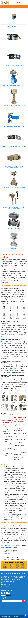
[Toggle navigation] (2, 6)
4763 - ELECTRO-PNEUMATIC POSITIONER (14, 46)
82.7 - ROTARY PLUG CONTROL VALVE (14, 126)
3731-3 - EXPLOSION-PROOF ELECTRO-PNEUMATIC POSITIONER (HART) (14, 167)
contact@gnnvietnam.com (9, 581)
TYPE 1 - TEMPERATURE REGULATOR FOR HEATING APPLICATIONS (14, 208)
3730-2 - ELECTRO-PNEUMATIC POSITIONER (14, 146)
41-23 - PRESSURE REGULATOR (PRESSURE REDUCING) (14, 106)
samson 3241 (14, 248)
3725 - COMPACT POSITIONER (14, 66)
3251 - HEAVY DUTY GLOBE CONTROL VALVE (14, 187)
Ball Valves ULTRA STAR (14, 228)
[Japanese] (20, 2)
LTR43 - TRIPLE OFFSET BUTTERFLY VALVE (14, 85)
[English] (17, 2)
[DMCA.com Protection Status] (6, 595)
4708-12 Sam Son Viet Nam (14, 26)
